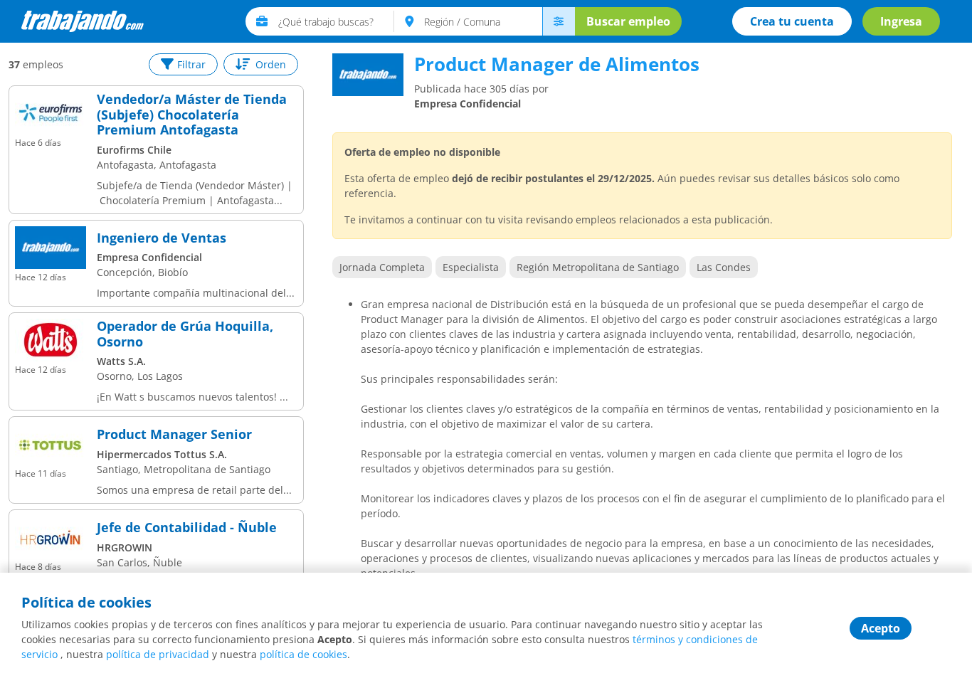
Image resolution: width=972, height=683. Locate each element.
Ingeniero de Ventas (161, 238)
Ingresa (901, 21)
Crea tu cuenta (792, 21)
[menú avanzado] (558, 21)
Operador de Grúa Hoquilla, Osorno (185, 334)
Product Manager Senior (174, 435)
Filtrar (191, 64)
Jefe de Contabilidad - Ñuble (187, 528)
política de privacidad (157, 654)
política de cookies (303, 654)
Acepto (880, 628)
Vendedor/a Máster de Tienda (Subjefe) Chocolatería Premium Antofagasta (192, 115)
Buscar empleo (628, 21)
